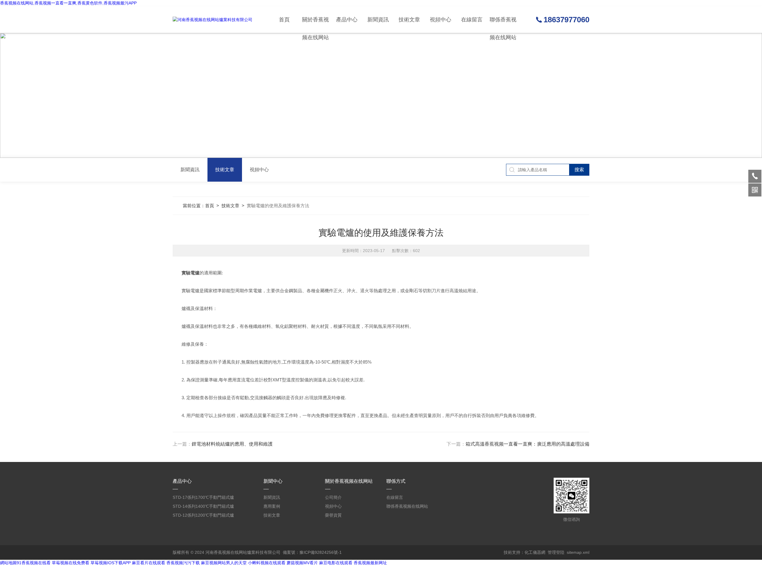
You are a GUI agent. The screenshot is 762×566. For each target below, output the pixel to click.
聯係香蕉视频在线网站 (503, 25)
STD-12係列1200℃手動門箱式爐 (203, 515)
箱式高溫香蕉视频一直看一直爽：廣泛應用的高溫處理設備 (527, 443)
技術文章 (409, 20)
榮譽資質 (333, 515)
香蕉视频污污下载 (183, 562)
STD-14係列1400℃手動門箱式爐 (203, 506)
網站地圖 (8, 562)
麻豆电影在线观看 (335, 562)
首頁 (284, 20)
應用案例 (271, 506)
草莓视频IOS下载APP (110, 562)
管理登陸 (556, 552)
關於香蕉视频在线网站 (315, 25)
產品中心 (346, 20)
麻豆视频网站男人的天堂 (224, 562)
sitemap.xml (578, 552)
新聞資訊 (378, 20)
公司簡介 (333, 497)
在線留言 (472, 20)
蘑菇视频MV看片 (302, 562)
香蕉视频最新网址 (370, 562)
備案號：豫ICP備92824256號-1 (312, 552)
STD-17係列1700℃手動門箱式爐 (203, 497)
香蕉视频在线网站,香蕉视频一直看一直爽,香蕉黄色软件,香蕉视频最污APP (68, 3)
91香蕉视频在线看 (34, 562)
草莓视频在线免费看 (70, 562)
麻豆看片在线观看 (148, 562)
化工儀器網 (534, 552)
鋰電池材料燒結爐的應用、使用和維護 (232, 443)
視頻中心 (440, 20)
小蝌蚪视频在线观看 (266, 562)
